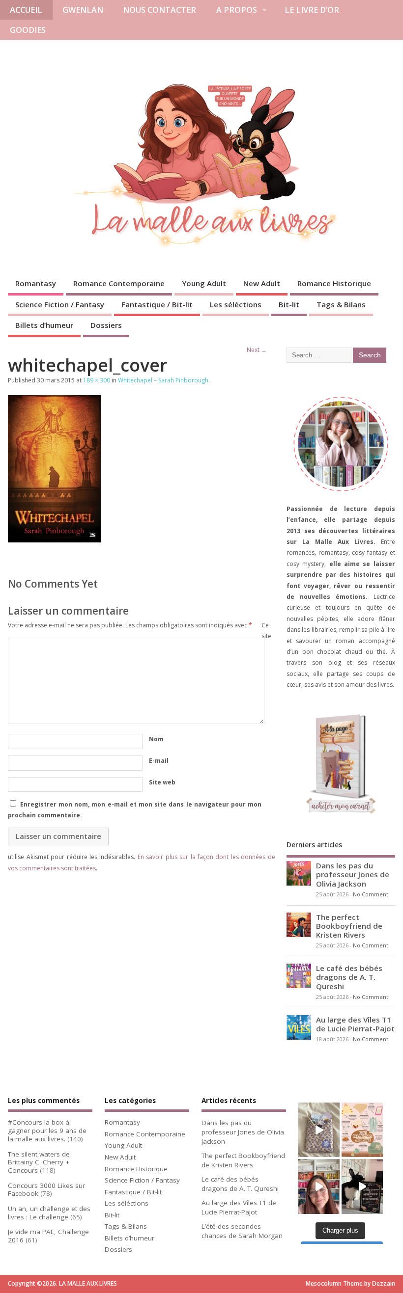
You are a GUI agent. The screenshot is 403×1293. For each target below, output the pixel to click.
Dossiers (106, 325)
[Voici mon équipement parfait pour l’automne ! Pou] (362, 1130)
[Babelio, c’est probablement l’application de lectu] (319, 1186)
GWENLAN (82, 9)
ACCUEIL (26, 9)
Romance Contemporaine (119, 283)
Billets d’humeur (44, 325)
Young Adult (204, 283)
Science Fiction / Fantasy (59, 304)
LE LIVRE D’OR (312, 9)
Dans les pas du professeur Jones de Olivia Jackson (352, 874)
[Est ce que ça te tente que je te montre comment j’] (319, 1130)
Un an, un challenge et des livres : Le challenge (49, 1212)
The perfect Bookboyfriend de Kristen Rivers (349, 926)
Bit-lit (289, 304)
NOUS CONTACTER (159, 9)
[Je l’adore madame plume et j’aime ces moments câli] (362, 1186)
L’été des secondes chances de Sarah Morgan (242, 1231)
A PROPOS (236, 9)
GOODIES (28, 30)
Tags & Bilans (341, 304)
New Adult (261, 283)
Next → (257, 350)
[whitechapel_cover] (54, 539)
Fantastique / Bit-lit (157, 304)
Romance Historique (334, 283)
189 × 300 (96, 380)
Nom (156, 739)
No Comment (370, 894)
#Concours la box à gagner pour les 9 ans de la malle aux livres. (47, 1130)
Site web (162, 782)
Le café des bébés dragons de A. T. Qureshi (349, 977)
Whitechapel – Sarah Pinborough (163, 380)
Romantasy (35, 283)
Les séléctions (235, 304)
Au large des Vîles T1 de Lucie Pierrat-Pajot (355, 1024)
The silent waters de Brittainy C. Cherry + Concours (39, 1162)
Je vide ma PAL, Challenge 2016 (48, 1235)
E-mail (159, 760)
